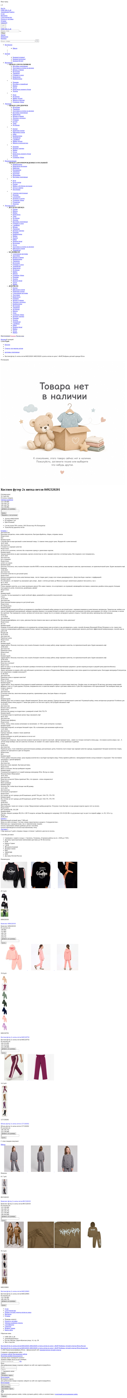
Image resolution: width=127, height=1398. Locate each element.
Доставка (4, 829)
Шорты (15, 211)
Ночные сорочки (18, 148)
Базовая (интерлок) (19, 59)
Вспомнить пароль (7, 1375)
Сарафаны (16, 139)
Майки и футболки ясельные (22, 186)
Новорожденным (10, 161)
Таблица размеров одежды (14, 1323)
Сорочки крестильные (20, 193)
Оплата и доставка (7, 19)
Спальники (16, 197)
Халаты (15, 91)
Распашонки (17, 170)
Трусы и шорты (18, 188)
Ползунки (16, 173)
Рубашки (16, 120)
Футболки (16, 96)
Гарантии (4, 23)
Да (4, 8)
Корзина (3, 339)
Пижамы (16, 82)
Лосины (15, 220)
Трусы (15, 87)
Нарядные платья (18, 130)
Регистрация (5, 1377)
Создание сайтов (6, 1354)
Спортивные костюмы (20, 254)
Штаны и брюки (18, 70)
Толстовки (16, 256)
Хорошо (4, 1396)
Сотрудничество (6, 17)
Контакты (4, 15)
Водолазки (16, 71)
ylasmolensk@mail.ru (7, 12)
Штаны (15, 227)
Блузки (15, 121)
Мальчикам (8, 62)
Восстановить (6, 1386)
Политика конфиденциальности (12, 1356)
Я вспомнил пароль (7, 1388)
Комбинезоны (17, 79)
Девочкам (8, 104)
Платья (15, 129)
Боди (14, 180)
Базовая (7, 54)
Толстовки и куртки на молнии (23, 68)
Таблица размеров (7, 500)
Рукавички (16, 202)
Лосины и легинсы (19, 118)
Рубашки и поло (18, 75)
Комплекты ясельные (20, 166)
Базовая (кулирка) (19, 57)
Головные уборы (18, 102)
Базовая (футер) (18, 61)
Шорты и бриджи (19, 100)
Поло (14, 95)
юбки (14, 134)
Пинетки (16, 204)
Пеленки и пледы (19, 198)
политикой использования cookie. (66, 1394)
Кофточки (16, 168)
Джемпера (16, 73)
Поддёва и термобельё (20, 84)
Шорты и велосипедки (20, 143)
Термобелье (17, 138)
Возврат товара (10, 1328)
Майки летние (17, 98)
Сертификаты (9, 1325)
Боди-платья (17, 182)
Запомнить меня (8, 1371)
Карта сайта (9, 1330)
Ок (21, 1361)
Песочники (16, 189)
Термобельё (17, 250)
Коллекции (8, 45)
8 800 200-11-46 (6, 10)
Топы (14, 123)
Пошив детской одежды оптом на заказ (18, 1312)
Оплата (4, 818)
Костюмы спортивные (20, 66)
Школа (15, 48)
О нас (3, 14)
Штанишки (16, 175)
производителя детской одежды (50, 1350)
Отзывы (3, 21)
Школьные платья (19, 132)
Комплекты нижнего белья (22, 89)
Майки (15, 86)
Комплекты (16, 77)
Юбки (15, 239)
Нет (2, 8)
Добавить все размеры (8, 509)
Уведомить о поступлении (9, 515)
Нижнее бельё (17, 241)
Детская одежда (10, 205)
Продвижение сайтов (20, 1354)
